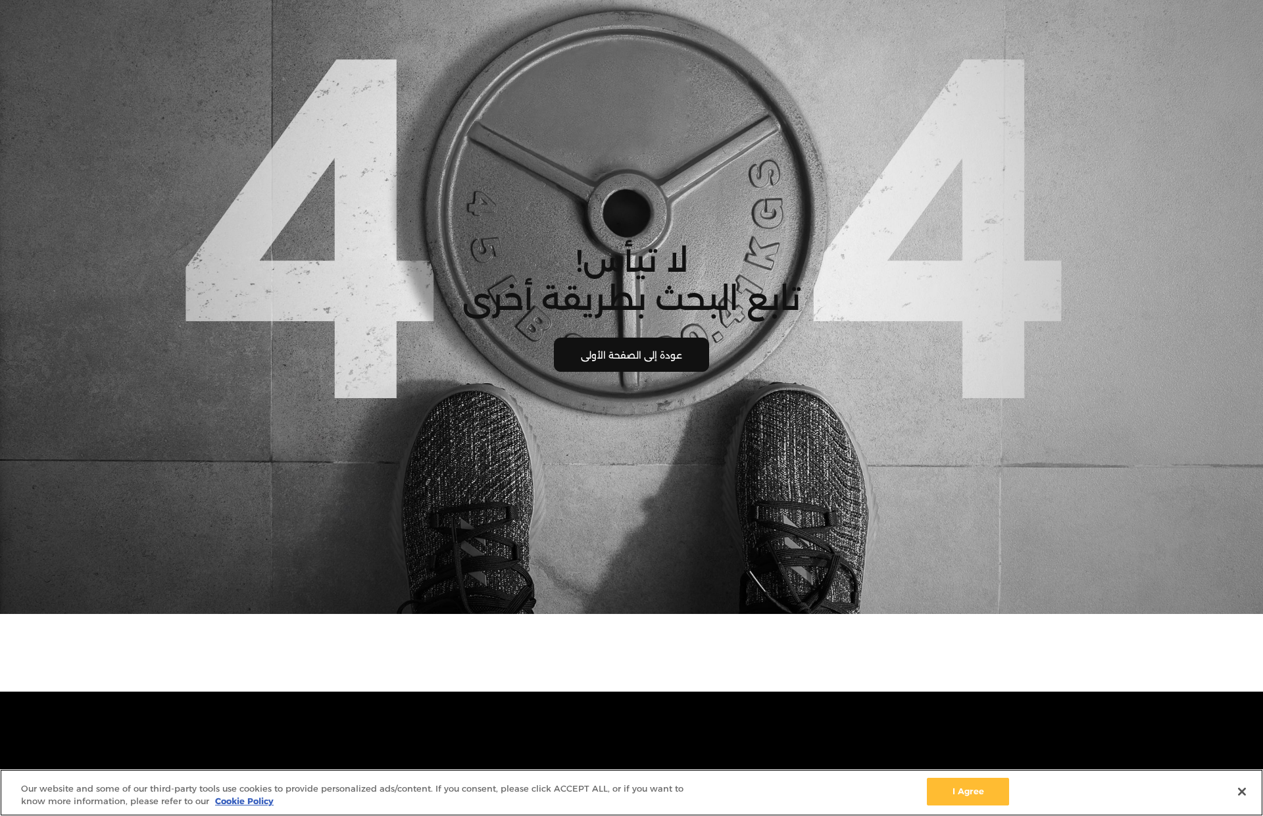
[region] (631, 792)
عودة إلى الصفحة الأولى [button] (631, 355)
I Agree (968, 791)
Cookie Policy (244, 801)
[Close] (1241, 791)
